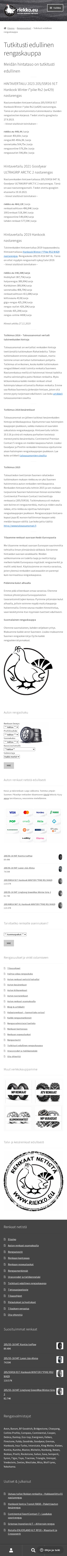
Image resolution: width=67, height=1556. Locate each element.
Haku (33, 1550)
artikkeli (58, 393)
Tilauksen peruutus (18, 1308)
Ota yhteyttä (14, 1056)
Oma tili (11, 1550)
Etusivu (10, 28)
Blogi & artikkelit (16, 1006)
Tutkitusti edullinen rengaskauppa (25, 1045)
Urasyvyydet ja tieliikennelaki (22, 1050)
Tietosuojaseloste (18, 1289)
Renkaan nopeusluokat (19, 1034)
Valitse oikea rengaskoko (20, 973)
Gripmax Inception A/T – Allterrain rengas (31, 1523)
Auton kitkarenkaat (17, 990)
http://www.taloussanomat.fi (20, 525)
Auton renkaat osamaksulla (21, 1001)
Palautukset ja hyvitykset (22, 1302)
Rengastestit (14, 1039)
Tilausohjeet (13, 968)
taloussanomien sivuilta (33, 455)
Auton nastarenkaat (17, 995)
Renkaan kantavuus (17, 1028)
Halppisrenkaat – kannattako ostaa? (26, 1012)
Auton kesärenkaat (17, 984)
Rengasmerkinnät (18, 1270)
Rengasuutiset (24, 28)
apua (6, 798)
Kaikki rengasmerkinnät (19, 1017)
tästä (46, 794)
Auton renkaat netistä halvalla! (23, 979)
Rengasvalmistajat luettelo (21, 1023)
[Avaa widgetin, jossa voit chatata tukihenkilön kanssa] (50, 1550)
